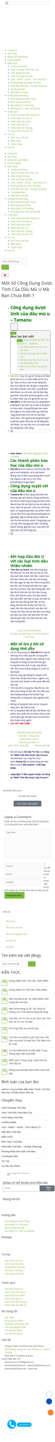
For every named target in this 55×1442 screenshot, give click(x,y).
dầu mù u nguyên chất (16, 934)
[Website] (22, 882)
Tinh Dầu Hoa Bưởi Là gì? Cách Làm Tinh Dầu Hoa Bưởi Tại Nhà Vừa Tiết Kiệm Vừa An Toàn (29, 1040)
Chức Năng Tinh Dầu (20, 72)
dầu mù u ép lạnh (14, 927)
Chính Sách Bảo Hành (21, 121)
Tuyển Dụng (16, 144)
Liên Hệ (10, 147)
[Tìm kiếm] (31, 964)
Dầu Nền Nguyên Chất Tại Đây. (29, 455)
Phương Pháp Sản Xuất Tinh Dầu (26, 82)
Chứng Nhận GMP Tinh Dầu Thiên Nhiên (28, 980)
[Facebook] (6, 1204)
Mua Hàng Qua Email (20, 102)
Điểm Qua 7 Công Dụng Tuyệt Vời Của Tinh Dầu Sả (28, 1062)
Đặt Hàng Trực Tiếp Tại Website (25, 108)
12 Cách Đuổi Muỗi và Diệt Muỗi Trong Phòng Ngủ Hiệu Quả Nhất (28, 1052)
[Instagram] (30, 1204)
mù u (39, 507)
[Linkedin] (22, 1204)
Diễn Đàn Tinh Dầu (19, 92)
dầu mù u (10, 921)
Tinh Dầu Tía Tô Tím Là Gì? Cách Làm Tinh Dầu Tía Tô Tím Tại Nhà (30, 1020)
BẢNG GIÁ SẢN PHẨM (17, 56)
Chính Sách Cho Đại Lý (21, 118)
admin (4, 1089)
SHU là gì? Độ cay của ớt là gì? (24, 1028)
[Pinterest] (38, 1204)
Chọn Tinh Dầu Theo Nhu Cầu (25, 69)
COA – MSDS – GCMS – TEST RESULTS (29, 79)
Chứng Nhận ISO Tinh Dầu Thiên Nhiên (28, 989)
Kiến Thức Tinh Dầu (20, 137)
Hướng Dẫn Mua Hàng (17, 95)
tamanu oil (11, 940)
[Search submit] (5, 267)
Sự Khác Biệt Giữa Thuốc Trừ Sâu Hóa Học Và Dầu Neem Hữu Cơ (25, 1091)
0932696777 (25, 1424)
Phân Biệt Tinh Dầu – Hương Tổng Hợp (29, 85)
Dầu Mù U (15, 376)
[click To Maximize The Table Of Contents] (14, 326)
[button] (4, 915)
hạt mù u (20, 379)
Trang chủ (12, 50)
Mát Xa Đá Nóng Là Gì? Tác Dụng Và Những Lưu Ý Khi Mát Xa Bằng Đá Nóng (28, 1010)
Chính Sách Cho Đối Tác (22, 131)
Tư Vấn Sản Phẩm (19, 66)
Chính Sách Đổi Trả (19, 124)
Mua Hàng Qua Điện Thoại (23, 98)
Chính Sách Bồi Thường (21, 127)
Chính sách (12, 111)
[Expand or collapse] (13, 333)
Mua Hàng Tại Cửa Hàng (22, 105)
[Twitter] (14, 1204)
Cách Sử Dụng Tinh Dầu (22, 76)
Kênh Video (16, 140)
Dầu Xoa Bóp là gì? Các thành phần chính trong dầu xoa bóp (29, 1000)
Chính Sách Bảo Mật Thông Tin (25, 115)
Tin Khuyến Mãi (18, 89)
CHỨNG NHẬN (14, 60)
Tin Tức (11, 134)
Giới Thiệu (12, 53)
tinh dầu (10, 947)
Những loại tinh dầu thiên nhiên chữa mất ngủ (29, 1071)
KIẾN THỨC (12, 63)
